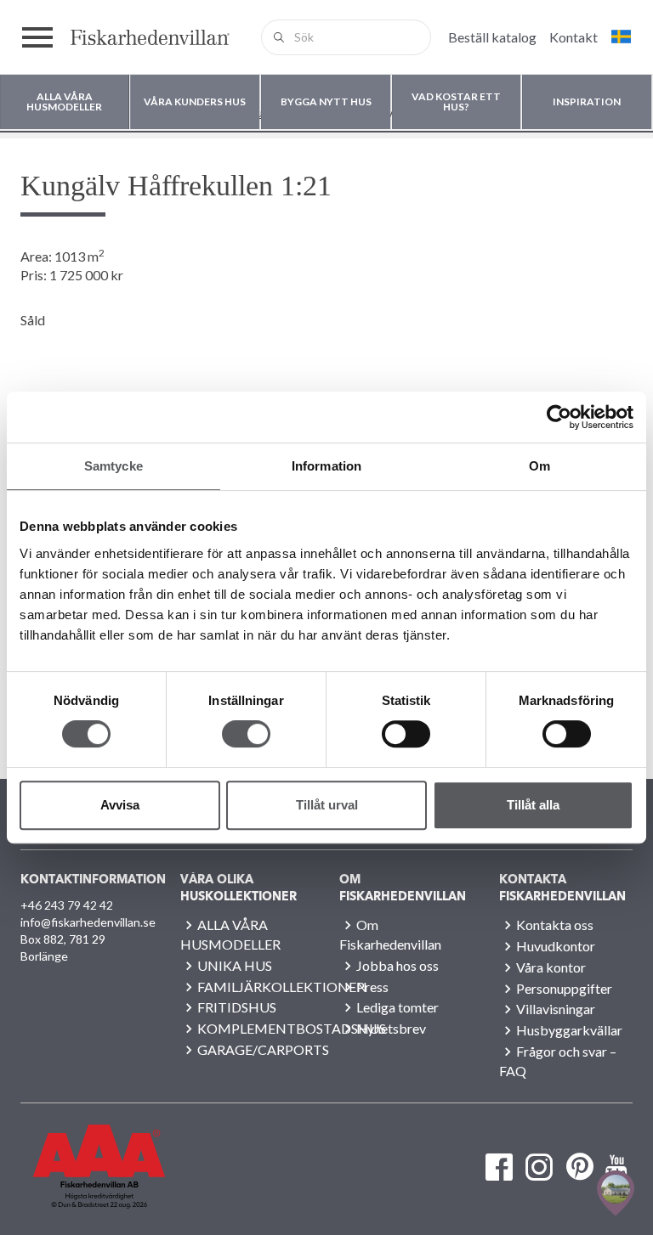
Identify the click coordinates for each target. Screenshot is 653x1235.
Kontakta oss (554, 924)
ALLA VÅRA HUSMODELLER (230, 934)
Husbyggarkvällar (569, 1030)
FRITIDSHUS (236, 1007)
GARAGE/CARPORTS (263, 1049)
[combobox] (346, 37)
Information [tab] (326, 466)
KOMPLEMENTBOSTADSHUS (291, 1028)
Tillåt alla (533, 805)
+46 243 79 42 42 (66, 905)
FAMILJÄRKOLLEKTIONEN (282, 986)
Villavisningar (555, 1009)
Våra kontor (551, 967)
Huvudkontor (555, 946)
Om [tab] (539, 466)
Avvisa (119, 805)
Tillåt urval (327, 805)
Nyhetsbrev (391, 1028)
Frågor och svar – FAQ (557, 1061)
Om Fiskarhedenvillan (390, 934)
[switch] (246, 733)
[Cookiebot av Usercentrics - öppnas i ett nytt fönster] (559, 417)
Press (372, 986)
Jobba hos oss (397, 965)
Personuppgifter (564, 988)
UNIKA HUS (234, 965)
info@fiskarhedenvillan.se (87, 922)
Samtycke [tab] (113, 466)
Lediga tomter (397, 1007)
